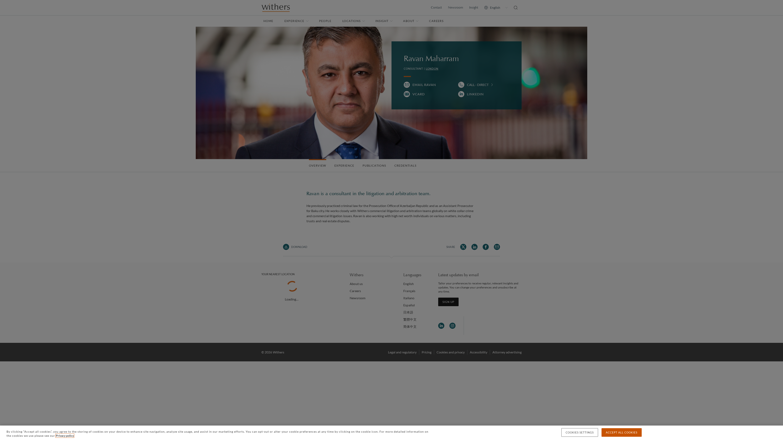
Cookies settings (580, 432)
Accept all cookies (621, 432)
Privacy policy (65, 435)
